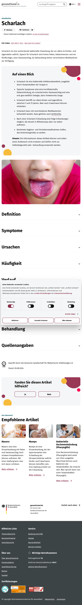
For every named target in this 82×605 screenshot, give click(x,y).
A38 (12, 43)
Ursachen (11, 247)
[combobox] (49, 4)
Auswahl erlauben (41, 320)
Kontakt (5, 575)
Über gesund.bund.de (10, 558)
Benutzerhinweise (8, 538)
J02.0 (21, 43)
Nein (49, 394)
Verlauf (9, 279)
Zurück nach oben (69, 505)
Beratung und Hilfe (35, 534)
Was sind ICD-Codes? (32, 43)
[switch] (31, 306)
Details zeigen (70, 314)
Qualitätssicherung (9, 567)
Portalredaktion (8, 562)
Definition (11, 214)
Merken (9, 30)
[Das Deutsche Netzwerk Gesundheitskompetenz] (19, 589)
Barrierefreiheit (34, 543)
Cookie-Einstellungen (42, 293)
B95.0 (17, 43)
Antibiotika (56, 114)
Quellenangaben (18, 345)
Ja (25, 394)
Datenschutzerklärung (63, 293)
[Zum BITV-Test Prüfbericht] (36, 589)
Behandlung (13, 329)
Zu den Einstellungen (41, 34)
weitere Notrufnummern (37, 567)
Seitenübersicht (8, 543)
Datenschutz (50, 599)
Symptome (12, 230)
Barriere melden (34, 547)
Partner (4, 571)
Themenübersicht (8, 534)
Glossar (31, 538)
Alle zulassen (67, 320)
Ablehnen (15, 320)
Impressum (61, 599)
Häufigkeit (12, 263)
